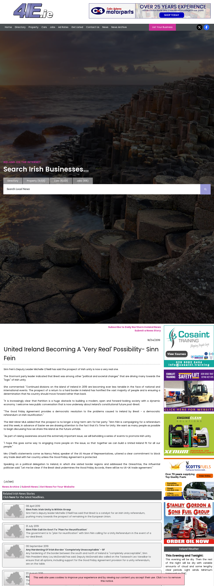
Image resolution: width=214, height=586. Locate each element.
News (105, 27)
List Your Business (162, 27)
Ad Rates (63, 27)
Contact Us (92, 27)
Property (33, 27)
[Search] (205, 189)
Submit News (29, 486)
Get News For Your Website (57, 486)
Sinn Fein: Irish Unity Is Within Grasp (48, 509)
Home (8, 27)
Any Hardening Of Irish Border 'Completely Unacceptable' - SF (65, 549)
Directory (20, 27)
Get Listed (77, 27)
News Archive (119, 27)
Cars (44, 27)
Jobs (52, 27)
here (12, 497)
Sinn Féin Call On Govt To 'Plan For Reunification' (56, 529)
